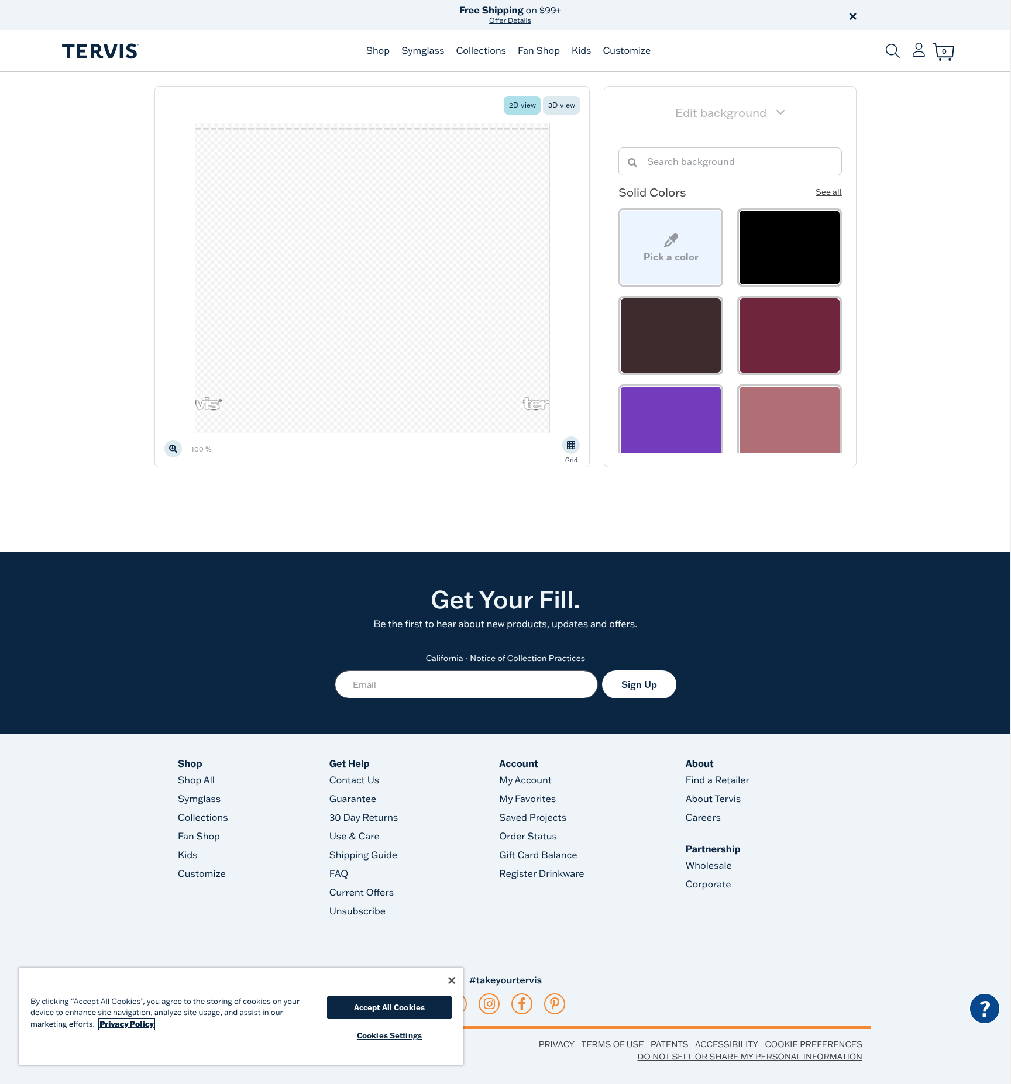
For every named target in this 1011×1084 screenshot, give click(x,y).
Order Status (528, 836)
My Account (525, 780)
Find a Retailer (717, 780)
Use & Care (354, 836)
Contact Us (354, 780)
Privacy (557, 1044)
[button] (639, 15)
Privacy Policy (126, 1024)
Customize (627, 51)
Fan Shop (539, 51)
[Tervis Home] (99, 51)
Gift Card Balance (538, 855)
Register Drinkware (541, 874)
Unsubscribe (357, 911)
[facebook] (522, 1003)
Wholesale (709, 866)
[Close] (451, 980)
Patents (670, 1044)
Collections (481, 51)
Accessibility (726, 1044)
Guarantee (353, 799)
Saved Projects (532, 818)
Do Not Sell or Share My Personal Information (750, 1056)
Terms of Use (613, 1044)
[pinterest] (555, 1003)
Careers (703, 818)
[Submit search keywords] (893, 51)
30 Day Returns (363, 818)
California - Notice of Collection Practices (506, 658)
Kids (581, 51)
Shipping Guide (363, 855)
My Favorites (527, 799)
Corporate (708, 884)
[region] (241, 1016)
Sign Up (639, 684)
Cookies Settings (389, 1035)
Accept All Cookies (389, 1007)
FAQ (339, 874)
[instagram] (489, 1003)
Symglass (422, 51)
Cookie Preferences (813, 1044)
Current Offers (361, 893)
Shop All (196, 780)
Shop (378, 51)
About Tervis (713, 799)
